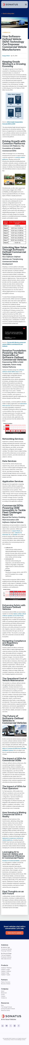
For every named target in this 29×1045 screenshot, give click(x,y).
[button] (26, 4)
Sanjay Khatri (6, 55)
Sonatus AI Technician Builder (11, 860)
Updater (15, 534)
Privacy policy (7, 1039)
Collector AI (18, 532)
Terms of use (14, 1039)
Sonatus (13, 1038)
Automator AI (6, 534)
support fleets (16, 531)
